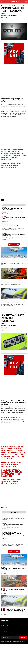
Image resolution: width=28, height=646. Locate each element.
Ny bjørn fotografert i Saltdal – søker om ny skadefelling (13, 235)
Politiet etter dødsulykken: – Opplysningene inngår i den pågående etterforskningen (12, 226)
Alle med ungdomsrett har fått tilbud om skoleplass (13, 218)
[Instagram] (3, 626)
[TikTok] (5, 626)
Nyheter (6, 5)
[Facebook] (2, 20)
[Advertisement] (14, 81)
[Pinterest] (9, 20)
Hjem (2, 5)
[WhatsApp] (12, 20)
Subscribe (23, 637)
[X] (5, 20)
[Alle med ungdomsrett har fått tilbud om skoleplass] (14, 273)
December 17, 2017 (8, 167)
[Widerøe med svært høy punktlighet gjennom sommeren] (14, 252)
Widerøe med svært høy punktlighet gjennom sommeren (12, 209)
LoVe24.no (6, 17)
